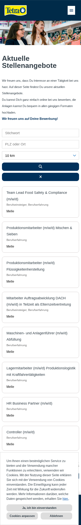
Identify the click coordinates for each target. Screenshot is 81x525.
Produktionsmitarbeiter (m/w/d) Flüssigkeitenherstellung (30, 266)
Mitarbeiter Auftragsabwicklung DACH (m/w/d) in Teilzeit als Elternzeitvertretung (38, 301)
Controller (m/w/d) (20, 432)
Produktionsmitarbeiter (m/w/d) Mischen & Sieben (39, 231)
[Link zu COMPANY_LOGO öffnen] (16, 10)
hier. (65, 498)
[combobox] (40, 155)
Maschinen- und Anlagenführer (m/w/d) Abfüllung (36, 336)
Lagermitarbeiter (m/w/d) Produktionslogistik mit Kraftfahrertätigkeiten (40, 371)
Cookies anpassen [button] (22, 516)
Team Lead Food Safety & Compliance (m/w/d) (36, 196)
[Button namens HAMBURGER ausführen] (71, 10)
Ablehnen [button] (56, 516)
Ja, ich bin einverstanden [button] (39, 507)
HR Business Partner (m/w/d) (29, 403)
